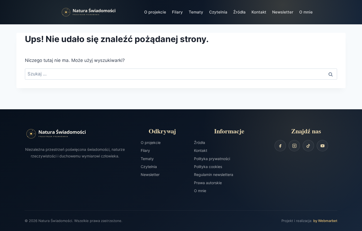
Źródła (239, 12)
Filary (177, 12)
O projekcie (155, 12)
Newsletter (282, 12)
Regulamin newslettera (213, 174)
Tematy (196, 12)
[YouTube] (322, 145)
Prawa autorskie (208, 182)
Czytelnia (218, 12)
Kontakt (258, 12)
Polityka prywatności (212, 158)
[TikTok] (308, 145)
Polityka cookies (208, 166)
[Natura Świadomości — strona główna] (98, 12)
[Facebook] (280, 145)
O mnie (306, 12)
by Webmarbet (325, 221)
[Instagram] (294, 145)
